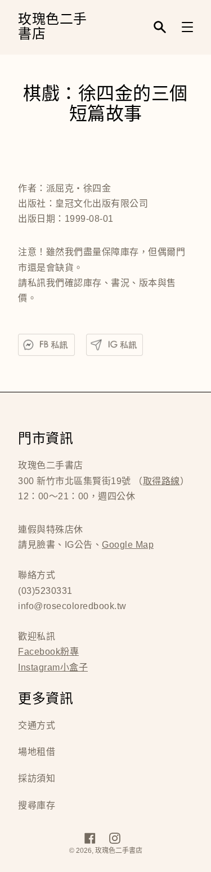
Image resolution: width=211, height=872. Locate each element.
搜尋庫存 (36, 805)
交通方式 (36, 725)
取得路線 (161, 481)
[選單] (187, 27)
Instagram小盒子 (53, 667)
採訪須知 (36, 778)
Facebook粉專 (48, 651)
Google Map (128, 544)
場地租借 (36, 752)
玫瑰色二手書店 (52, 27)
